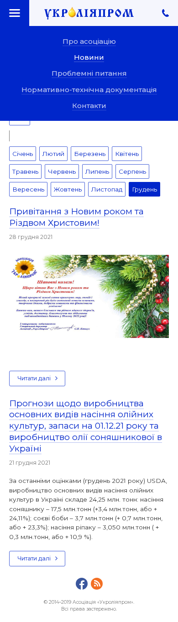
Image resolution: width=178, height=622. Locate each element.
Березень (89, 153)
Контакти (89, 105)
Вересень (28, 189)
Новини (89, 57)
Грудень (144, 189)
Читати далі (34, 378)
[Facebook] (82, 584)
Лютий (53, 153)
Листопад (106, 189)
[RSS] (97, 584)
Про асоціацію (89, 41)
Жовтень (68, 189)
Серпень (132, 171)
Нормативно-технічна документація (89, 89)
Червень (62, 171)
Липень (97, 171)
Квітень (127, 153)
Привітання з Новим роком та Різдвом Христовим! (76, 217)
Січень (22, 153)
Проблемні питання (89, 73)
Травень (25, 171)
